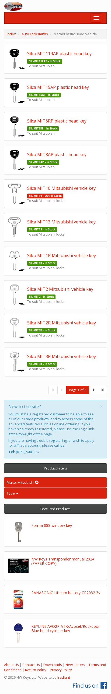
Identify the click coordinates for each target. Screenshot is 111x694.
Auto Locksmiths (35, 33)
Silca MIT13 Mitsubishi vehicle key (61, 222)
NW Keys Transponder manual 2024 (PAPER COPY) (62, 561)
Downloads (52, 664)
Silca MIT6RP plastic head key (56, 121)
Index (11, 33)
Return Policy (35, 669)
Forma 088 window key (51, 525)
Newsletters (75, 664)
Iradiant (63, 677)
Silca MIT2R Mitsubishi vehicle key (61, 323)
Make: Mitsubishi (21, 482)
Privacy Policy (61, 669)
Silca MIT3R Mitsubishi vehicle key (61, 356)
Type (11, 493)
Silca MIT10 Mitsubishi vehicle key (61, 188)
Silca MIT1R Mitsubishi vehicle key (61, 255)
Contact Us (31, 664)
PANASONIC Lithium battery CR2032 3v (65, 592)
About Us (11, 664)
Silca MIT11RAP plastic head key (59, 54)
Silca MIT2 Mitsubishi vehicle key (60, 289)
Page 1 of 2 (77, 390)
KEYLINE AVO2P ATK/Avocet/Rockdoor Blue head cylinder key (65, 628)
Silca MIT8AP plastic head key (56, 154)
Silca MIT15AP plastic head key (58, 87)
